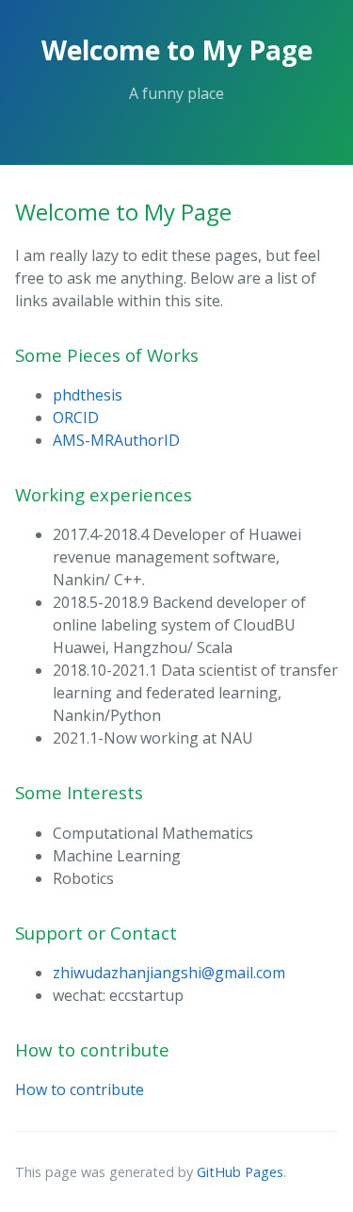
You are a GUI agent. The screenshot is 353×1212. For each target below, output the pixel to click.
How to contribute (79, 1089)
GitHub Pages (240, 1172)
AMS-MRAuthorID (116, 440)
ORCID (76, 417)
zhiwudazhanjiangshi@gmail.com (169, 972)
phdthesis (87, 395)
